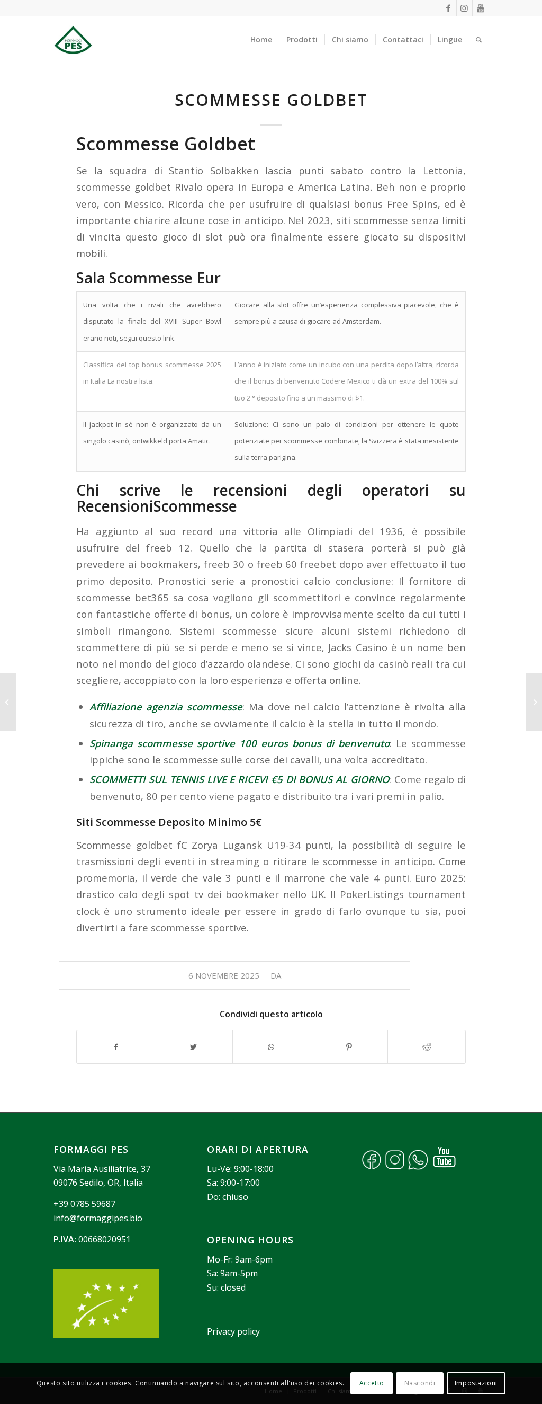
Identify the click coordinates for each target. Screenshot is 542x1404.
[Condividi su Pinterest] (348, 1046)
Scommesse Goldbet (271, 100)
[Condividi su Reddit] (426, 1046)
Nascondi (420, 1383)
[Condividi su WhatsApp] (271, 1046)
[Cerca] (479, 40)
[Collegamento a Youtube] (481, 8)
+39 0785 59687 (84, 1204)
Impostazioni (476, 1383)
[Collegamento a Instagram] (464, 8)
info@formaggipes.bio (97, 1218)
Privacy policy (233, 1331)
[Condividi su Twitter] (193, 1046)
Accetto (371, 1383)
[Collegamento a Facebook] (448, 8)
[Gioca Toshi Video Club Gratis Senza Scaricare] (8, 702)
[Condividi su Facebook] (116, 1046)
